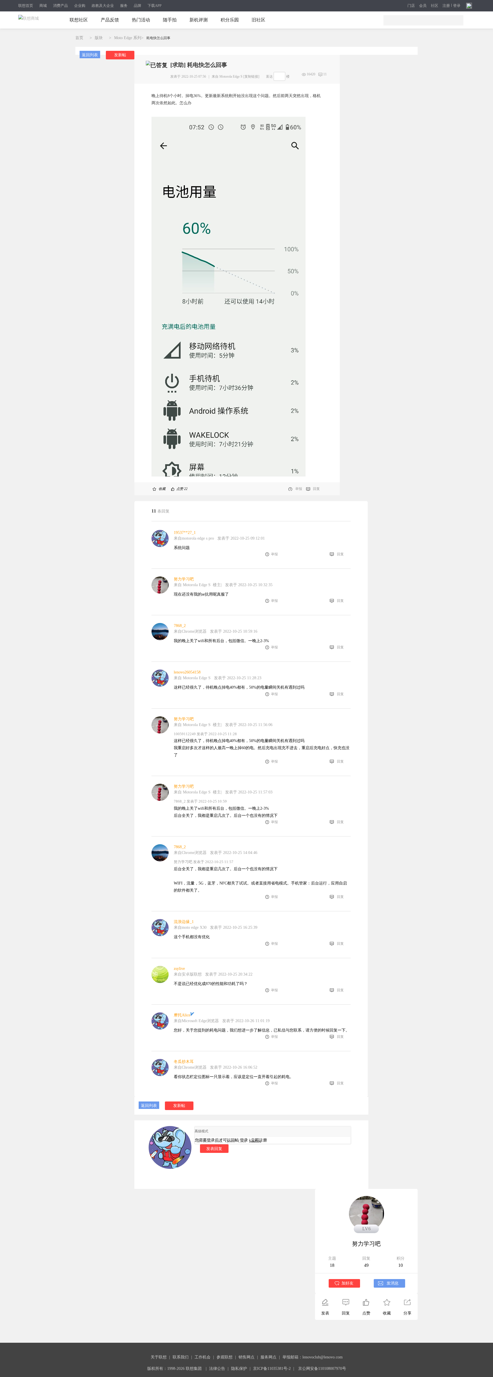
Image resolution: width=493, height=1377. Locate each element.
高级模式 (201, 1131)
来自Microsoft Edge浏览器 (196, 1021)
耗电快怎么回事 (158, 38)
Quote (230, 1141)
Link (219, 1141)
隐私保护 (239, 1368)
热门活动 (141, 19)
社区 (434, 6)
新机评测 (198, 19)
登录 (456, 6)
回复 (316, 489)
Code (242, 1141)
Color (207, 1141)
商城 (43, 5)
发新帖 (120, 55)
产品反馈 (110, 19)
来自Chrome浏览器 (190, 631)
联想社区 (79, 19)
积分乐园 (230, 19)
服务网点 (268, 1357)
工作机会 (203, 1357)
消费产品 (60, 5)
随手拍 (170, 19)
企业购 (79, 5)
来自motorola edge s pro (194, 538)
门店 (411, 6)
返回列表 (90, 55)
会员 (423, 6)
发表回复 (214, 1148)
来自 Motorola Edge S (227, 77)
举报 (298, 489)
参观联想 (225, 1357)
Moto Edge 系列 (127, 38)
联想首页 (25, 5)
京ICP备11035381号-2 (272, 1368)
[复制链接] (251, 77)
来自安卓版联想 (188, 974)
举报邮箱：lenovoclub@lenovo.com (312, 1357)
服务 (124, 5)
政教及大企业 (103, 5)
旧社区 (258, 19)
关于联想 (159, 1357)
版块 (99, 38)
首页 (79, 38)
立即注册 (259, 1140)
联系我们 (181, 1357)
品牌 (137, 5)
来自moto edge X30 (191, 927)
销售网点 (246, 1357)
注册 (446, 6)
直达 (269, 77)
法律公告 (217, 1368)
